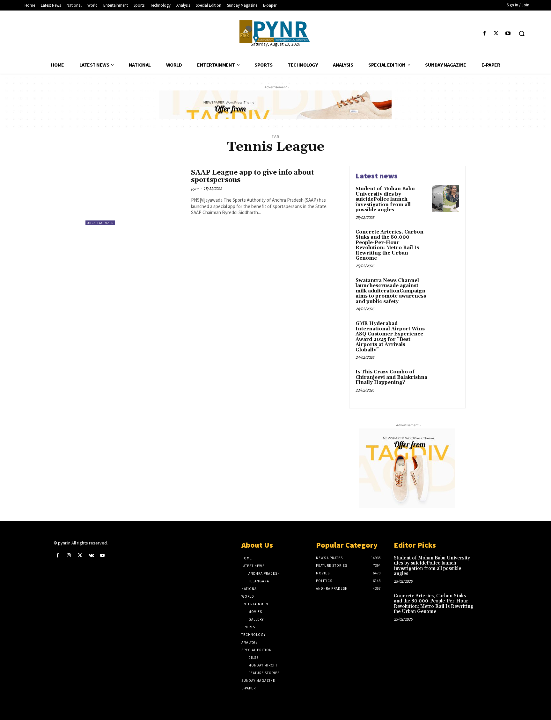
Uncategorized (100, 223)
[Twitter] (496, 33)
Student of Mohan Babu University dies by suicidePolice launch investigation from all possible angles (385, 199)
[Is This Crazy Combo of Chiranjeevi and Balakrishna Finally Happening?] (445, 381)
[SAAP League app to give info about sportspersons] (135, 195)
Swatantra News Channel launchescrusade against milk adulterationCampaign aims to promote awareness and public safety (391, 291)
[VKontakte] (91, 555)
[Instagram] (69, 555)
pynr (195, 188)
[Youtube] (508, 33)
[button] (521, 33)
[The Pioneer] (275, 31)
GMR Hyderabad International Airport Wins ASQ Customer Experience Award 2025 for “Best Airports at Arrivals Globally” (390, 336)
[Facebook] (484, 33)
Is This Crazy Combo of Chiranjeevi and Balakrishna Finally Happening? (391, 377)
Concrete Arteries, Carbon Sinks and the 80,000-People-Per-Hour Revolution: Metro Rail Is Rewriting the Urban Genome (389, 245)
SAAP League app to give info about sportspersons (252, 176)
